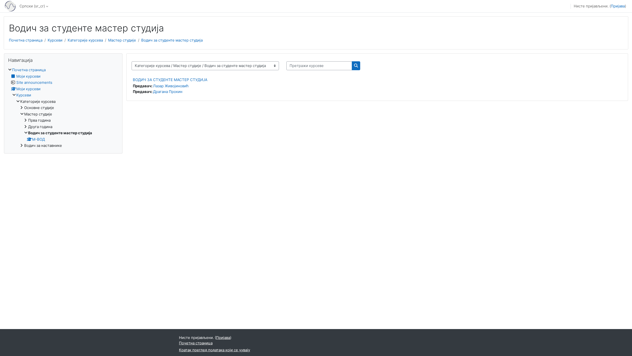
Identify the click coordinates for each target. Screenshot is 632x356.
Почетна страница (25, 40)
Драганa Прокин (167, 91)
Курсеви (55, 40)
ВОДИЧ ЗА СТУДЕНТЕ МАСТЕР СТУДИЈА (170, 79)
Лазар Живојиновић (171, 86)
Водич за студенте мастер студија (172, 40)
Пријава (618, 6)
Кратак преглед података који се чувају (214, 350)
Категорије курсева (85, 40)
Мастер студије (122, 40)
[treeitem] (63, 108)
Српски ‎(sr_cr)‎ (32, 6)
